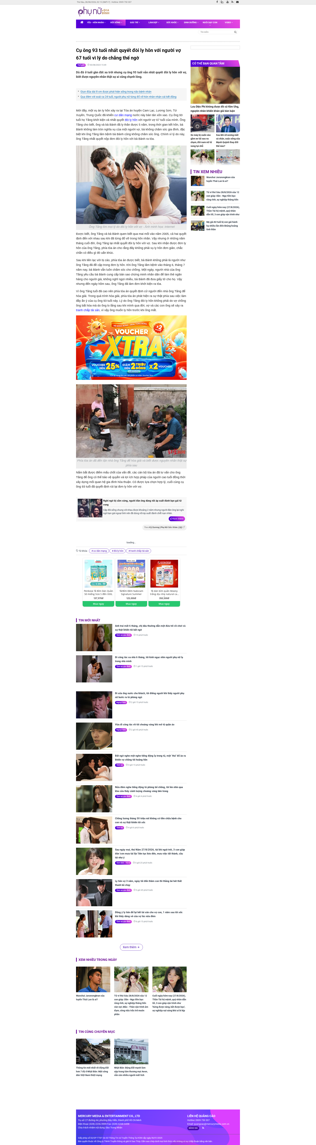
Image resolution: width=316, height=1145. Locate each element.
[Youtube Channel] (228, 2)
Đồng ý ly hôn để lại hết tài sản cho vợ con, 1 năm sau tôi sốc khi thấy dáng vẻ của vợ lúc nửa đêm (149, 914)
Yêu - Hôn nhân (95, 22)
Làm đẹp (153, 22)
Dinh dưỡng (190, 22)
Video (228, 22)
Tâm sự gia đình (123, 635)
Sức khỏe (171, 22)
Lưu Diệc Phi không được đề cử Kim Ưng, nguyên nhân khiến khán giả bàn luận (215, 108)
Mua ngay (98, 603)
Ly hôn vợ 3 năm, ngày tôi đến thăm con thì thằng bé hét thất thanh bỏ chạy (148, 883)
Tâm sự (119, 765)
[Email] (238, 2)
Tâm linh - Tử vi (123, 863)
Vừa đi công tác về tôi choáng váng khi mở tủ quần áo (144, 724)
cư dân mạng (123, 115)
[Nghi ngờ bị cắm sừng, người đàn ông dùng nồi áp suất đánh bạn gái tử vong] (90, 509)
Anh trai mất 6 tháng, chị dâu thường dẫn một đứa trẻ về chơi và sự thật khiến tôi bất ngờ (150, 627)
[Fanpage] (217, 2)
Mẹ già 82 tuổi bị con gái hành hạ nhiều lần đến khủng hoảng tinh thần (222, 226)
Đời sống (115, 22)
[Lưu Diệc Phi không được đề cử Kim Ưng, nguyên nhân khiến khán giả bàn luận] (215, 85)
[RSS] (233, 2)
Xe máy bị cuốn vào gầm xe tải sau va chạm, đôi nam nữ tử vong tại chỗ (201, 140)
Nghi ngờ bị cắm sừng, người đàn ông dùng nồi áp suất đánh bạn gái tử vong (142, 502)
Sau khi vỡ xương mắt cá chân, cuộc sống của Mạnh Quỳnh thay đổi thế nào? (228, 140)
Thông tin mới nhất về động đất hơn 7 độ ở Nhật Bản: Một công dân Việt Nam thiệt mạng (92, 1071)
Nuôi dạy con (210, 22)
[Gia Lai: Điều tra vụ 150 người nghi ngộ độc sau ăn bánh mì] (228, 158)
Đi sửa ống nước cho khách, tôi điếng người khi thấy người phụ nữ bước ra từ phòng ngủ (149, 695)
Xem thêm (178, 518)
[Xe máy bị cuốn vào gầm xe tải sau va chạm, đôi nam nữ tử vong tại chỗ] (202, 123)
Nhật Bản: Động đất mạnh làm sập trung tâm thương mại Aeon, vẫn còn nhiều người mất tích (131, 1071)
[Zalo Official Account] (223, 1)
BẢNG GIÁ (193, 1128)
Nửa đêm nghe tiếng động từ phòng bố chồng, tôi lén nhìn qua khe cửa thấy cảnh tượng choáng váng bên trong (149, 789)
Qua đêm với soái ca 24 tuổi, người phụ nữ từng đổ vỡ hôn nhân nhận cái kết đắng (128, 96)
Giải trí (134, 22)
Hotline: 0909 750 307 (122, 2)
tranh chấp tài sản (88, 310)
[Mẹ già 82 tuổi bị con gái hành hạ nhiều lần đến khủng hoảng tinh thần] (197, 226)
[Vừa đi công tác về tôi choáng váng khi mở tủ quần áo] (94, 736)
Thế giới (80, 65)
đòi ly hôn (131, 120)
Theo (163, 527)
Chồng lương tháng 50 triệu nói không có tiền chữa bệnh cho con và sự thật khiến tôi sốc (148, 820)
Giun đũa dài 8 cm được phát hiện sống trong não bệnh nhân (115, 91)
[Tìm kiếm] (235, 32)
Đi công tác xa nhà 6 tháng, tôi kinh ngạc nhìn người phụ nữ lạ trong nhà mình (149, 659)
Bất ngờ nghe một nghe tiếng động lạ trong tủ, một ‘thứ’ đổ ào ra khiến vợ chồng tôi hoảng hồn (150, 757)
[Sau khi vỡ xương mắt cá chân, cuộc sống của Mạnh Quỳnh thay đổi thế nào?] (228, 123)
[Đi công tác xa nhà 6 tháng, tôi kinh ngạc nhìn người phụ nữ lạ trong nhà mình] (94, 668)
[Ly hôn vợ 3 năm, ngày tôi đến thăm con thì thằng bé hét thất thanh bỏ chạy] (94, 892)
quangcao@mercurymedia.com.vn (211, 1124)
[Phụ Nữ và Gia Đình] (94, 12)
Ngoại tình (121, 702)
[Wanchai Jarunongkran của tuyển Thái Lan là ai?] (93, 979)
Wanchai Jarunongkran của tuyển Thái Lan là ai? (90, 997)
